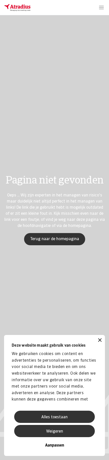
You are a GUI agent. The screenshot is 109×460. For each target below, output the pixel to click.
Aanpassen (54, 445)
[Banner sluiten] (100, 340)
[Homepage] (17, 7)
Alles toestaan (54, 417)
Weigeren (54, 432)
